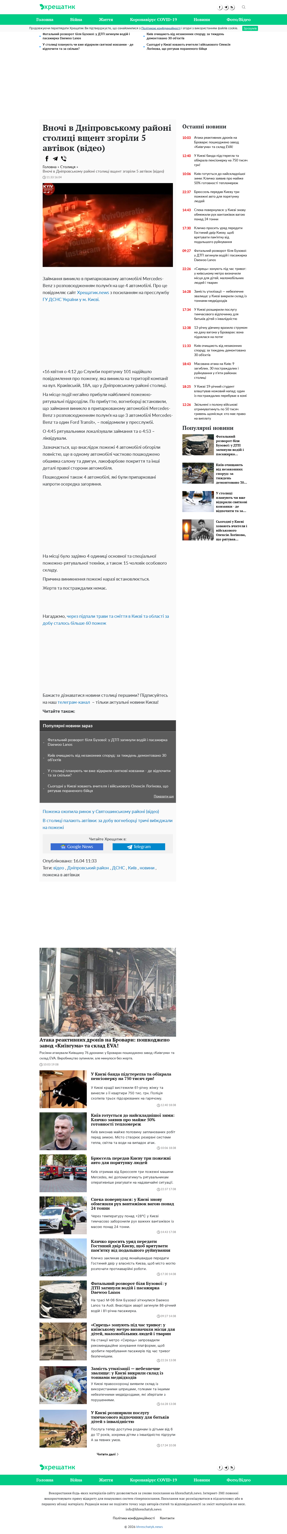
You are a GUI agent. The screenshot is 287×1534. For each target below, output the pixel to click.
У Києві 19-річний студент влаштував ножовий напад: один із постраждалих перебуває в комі (220, 391)
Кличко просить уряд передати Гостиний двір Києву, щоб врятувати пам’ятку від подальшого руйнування (218, 235)
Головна (44, 19)
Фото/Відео (239, 19)
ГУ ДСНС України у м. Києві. (71, 299)
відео (58, 868)
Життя (106, 19)
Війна (76, 19)
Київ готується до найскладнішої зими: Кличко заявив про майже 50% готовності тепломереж (219, 178)
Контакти (167, 1518)
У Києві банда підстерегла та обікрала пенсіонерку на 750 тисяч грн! (221, 160)
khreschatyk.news (149, 1527)
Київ (132, 868)
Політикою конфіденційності (160, 28)
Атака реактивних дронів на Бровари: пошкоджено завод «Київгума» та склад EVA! (216, 142)
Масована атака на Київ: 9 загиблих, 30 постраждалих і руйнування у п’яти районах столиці (216, 370)
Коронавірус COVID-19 (153, 19)
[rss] (231, 7)
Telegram (142, 847)
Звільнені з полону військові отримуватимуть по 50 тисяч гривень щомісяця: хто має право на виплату (220, 411)
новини (147, 868)
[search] (244, 7)
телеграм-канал (73, 702)
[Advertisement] (143, 87)
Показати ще (164, 796)
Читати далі (106, 1454)
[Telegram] (55, 158)
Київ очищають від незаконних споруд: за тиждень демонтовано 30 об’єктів (185, 36)
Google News (80, 847)
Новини (202, 19)
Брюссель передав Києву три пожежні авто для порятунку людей (216, 196)
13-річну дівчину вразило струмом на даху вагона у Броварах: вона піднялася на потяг (220, 332)
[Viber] (63, 158)
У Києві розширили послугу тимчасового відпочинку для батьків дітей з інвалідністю (216, 314)
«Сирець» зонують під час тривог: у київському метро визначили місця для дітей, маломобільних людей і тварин (220, 275)
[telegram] (225, 7)
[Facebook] (47, 158)
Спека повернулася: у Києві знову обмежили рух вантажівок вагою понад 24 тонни (220, 214)
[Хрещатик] (57, 7)
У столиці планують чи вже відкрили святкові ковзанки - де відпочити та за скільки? (88, 46)
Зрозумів (250, 28)
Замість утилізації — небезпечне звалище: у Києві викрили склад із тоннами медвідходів (220, 296)
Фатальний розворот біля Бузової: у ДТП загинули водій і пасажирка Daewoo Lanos (86, 36)
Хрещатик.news (93, 292)
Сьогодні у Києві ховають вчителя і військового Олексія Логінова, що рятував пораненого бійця (188, 46)
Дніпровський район (88, 868)
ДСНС (118, 868)
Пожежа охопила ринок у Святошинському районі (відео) (101, 811)
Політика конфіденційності (134, 1518)
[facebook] (219, 7)
